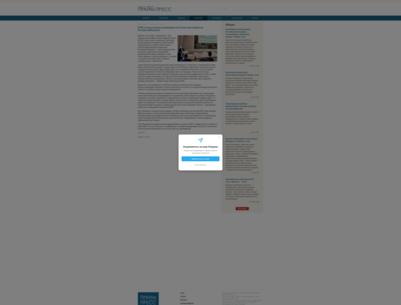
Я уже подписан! (200, 165)
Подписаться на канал (200, 159)
